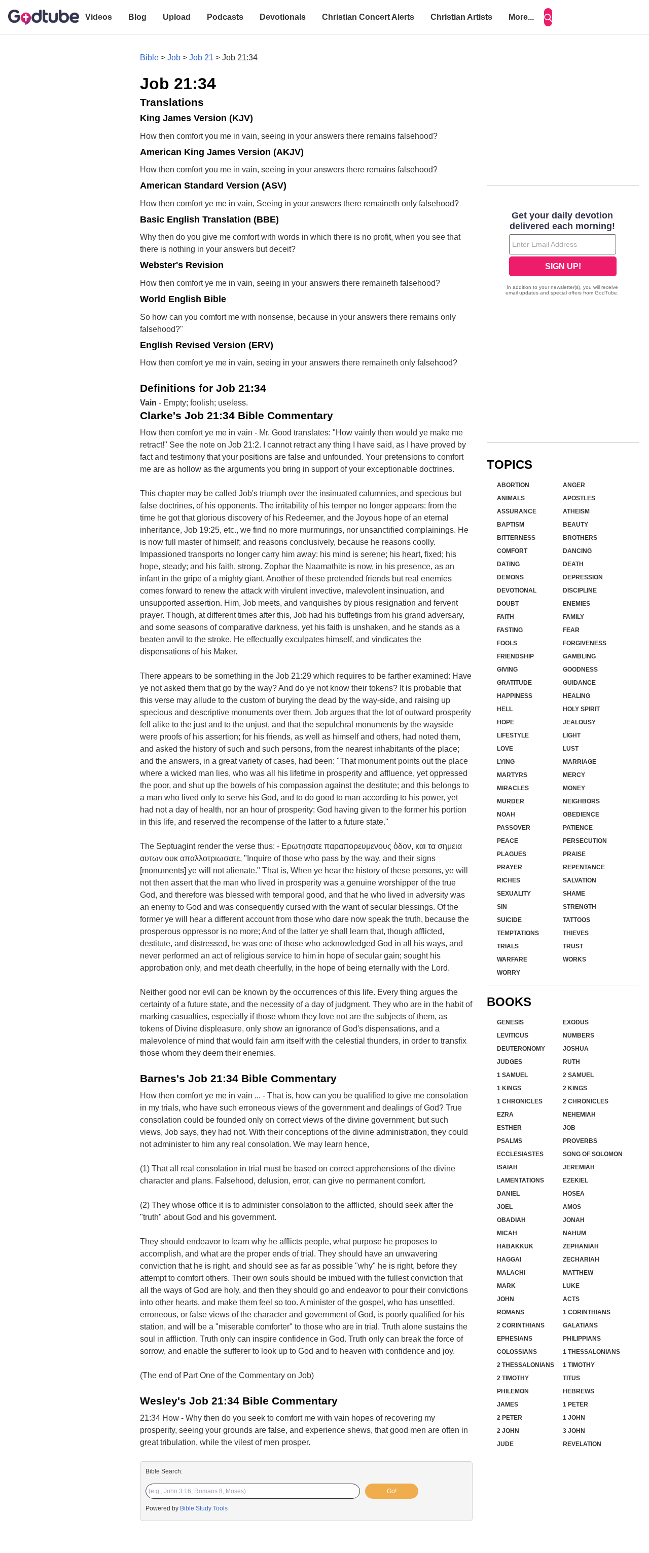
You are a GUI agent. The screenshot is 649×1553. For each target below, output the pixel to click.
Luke (571, 1285)
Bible (149, 57)
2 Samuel (578, 1075)
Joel (505, 1206)
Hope (505, 722)
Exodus (576, 1022)
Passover (513, 827)
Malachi (511, 1272)
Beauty (575, 524)
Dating (508, 564)
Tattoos (576, 919)
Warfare (512, 959)
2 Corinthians (521, 1325)
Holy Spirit (581, 709)
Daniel (508, 1193)
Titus (571, 1378)
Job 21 (201, 57)
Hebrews (578, 1391)
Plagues (511, 854)
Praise (574, 854)
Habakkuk (515, 1246)
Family (573, 616)
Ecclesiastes (520, 1154)
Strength (579, 906)
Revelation (582, 1444)
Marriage (579, 761)
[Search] (548, 17)
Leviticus (512, 1035)
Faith (505, 616)
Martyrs (512, 775)
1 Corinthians (586, 1312)
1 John (574, 1417)
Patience (578, 827)
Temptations (518, 933)
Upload (177, 17)
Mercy (574, 775)
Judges (509, 1061)
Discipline (580, 590)
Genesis (510, 1022)
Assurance (516, 511)
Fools (507, 643)
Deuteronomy (521, 1048)
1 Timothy (579, 1365)
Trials (508, 946)
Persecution (585, 840)
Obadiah (511, 1220)
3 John (574, 1430)
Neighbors (581, 801)
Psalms (509, 1140)
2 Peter (509, 1417)
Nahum (574, 1233)
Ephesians (514, 1338)
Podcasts (225, 17)
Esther (509, 1127)
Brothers (580, 537)
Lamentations (520, 1180)
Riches (508, 880)
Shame (574, 893)
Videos (98, 17)
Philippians (582, 1338)
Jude (505, 1444)
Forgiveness (584, 643)
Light (572, 735)
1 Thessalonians (591, 1351)
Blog (137, 17)
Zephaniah (581, 1246)
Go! (391, 1491)
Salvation (579, 880)
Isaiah (507, 1167)
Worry (508, 972)
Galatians (580, 1325)
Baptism (510, 524)
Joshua (576, 1048)
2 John (508, 1430)
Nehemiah (579, 1114)
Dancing (577, 550)
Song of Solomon (593, 1154)
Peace (507, 840)
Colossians (517, 1351)
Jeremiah (579, 1167)
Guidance (579, 682)
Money (574, 788)
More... (521, 17)
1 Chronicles (520, 1101)
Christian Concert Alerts (368, 17)
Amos (572, 1206)
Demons (510, 577)
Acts (571, 1299)
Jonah (574, 1220)
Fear (571, 630)
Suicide (509, 919)
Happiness (514, 695)
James (507, 1404)
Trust (573, 946)
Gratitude (514, 682)
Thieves (576, 933)
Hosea (574, 1193)
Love (505, 748)
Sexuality (514, 893)
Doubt (508, 603)
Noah (506, 814)
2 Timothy (513, 1378)
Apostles (579, 498)
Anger (574, 485)
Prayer (509, 867)
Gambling (579, 656)
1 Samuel (512, 1075)
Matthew (578, 1272)
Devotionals (283, 17)
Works (574, 959)
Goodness (580, 669)
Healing (576, 695)
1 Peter (575, 1404)
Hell (505, 709)
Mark (506, 1285)
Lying (506, 761)
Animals (511, 498)
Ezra (505, 1114)
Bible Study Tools (204, 1508)
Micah (507, 1233)
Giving (507, 669)
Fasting (510, 630)
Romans (510, 1312)
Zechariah (581, 1259)
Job (174, 57)
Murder (510, 801)
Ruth (571, 1061)
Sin (502, 906)
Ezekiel (575, 1180)
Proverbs (580, 1140)
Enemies (576, 603)
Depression (583, 577)
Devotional (516, 590)
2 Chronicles (585, 1101)
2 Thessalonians (525, 1365)
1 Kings (509, 1088)
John (505, 1299)
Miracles (513, 788)
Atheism (576, 511)
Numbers (578, 1035)
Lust (571, 748)
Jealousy (579, 722)
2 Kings (575, 1088)
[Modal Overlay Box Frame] (563, 254)
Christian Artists (461, 17)
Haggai (509, 1259)
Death (573, 564)
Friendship (515, 656)
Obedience (581, 814)
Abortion (513, 485)
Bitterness (516, 537)
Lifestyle (513, 735)
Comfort (512, 550)
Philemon (513, 1391)
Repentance (584, 867)
